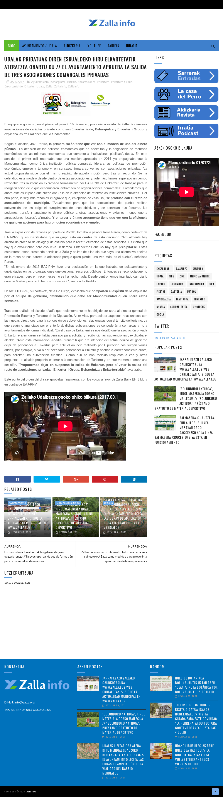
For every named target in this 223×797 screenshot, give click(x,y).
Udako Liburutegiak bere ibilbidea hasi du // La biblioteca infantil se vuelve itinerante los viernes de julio (194, 754)
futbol (191, 291)
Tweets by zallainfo (169, 338)
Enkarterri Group (121, 82)
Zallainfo (73, 87)
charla (161, 307)
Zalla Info (60, 87)
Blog (11, 45)
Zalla (49, 87)
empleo (161, 284)
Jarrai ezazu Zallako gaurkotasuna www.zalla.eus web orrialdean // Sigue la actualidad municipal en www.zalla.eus (27, 516)
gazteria (176, 291)
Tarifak (113, 45)
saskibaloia (164, 299)
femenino (199, 299)
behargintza (58, 82)
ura (211, 284)
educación (177, 284)
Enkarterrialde (14, 87)
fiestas (161, 291)
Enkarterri (103, 82)
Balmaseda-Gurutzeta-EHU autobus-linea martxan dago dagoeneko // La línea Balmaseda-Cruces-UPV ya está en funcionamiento (184, 430)
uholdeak (199, 307)
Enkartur (29, 87)
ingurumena (196, 284)
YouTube (94, 45)
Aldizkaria (72, 45)
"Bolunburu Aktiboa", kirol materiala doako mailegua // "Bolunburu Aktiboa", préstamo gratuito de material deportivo (74, 516)
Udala (40, 87)
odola (160, 314)
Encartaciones (87, 82)
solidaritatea (179, 307)
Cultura (198, 268)
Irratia (132, 45)
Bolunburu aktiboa (68, 503)
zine (182, 276)
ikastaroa (182, 299)
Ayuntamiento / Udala (39, 45)
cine (171, 276)
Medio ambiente (200, 276)
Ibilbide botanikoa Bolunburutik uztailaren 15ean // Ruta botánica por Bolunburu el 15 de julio (196, 685)
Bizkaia (71, 82)
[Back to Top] (215, 791)
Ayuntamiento (40, 82)
